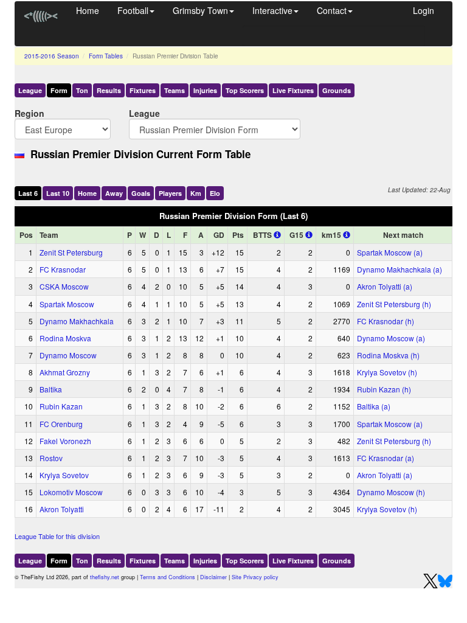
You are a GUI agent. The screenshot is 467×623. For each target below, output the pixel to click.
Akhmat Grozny (65, 372)
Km (195, 193)
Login (423, 10)
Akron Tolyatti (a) (384, 286)
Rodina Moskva (65, 338)
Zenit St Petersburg (71, 252)
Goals (140, 193)
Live (293, 90)
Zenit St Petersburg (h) (394, 304)
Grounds (336, 90)
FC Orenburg (61, 424)
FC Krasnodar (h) (385, 321)
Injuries (205, 90)
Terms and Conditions (167, 577)
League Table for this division (57, 536)
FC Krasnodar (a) (385, 458)
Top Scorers (245, 90)
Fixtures (143, 90)
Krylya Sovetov (64, 475)
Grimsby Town (200, 10)
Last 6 (28, 193)
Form (58, 90)
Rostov (51, 458)
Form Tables (106, 56)
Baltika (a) (373, 406)
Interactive (272, 10)
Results (109, 90)
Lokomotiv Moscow (71, 492)
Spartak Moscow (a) (390, 252)
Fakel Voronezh (65, 441)
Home (87, 10)
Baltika (51, 389)
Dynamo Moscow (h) (391, 492)
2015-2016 (51, 56)
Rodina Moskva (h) (388, 355)
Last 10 (57, 193)
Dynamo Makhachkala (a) (399, 269)
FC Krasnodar (63, 269)
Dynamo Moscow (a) (391, 338)
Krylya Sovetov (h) (387, 372)
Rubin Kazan (61, 406)
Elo (215, 193)
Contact (332, 10)
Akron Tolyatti (62, 509)
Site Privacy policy (255, 577)
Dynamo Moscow (68, 355)
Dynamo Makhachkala (77, 321)
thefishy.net (104, 577)
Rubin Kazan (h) (384, 389)
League (30, 90)
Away (114, 193)
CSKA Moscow (64, 286)
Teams (174, 90)
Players (170, 193)
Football (132, 10)
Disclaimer (213, 577)
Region (29, 113)
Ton (82, 90)
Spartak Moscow (67, 304)
